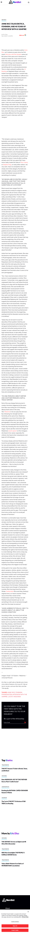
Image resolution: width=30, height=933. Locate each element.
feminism (18, 692)
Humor (4, 797)
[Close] (28, 911)
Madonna (7, 411)
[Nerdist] (15, 2)
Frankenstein (7, 694)
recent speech (12, 431)
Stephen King (7, 164)
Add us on (21, 35)
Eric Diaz (5, 34)
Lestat (10, 696)
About (7, 908)
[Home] (8, 901)
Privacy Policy (15, 917)
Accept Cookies (15, 930)
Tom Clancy (24, 162)
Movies (4, 776)
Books (4, 19)
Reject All (15, 926)
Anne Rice (11, 692)
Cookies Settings (15, 921)
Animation (5, 786)
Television (5, 765)
